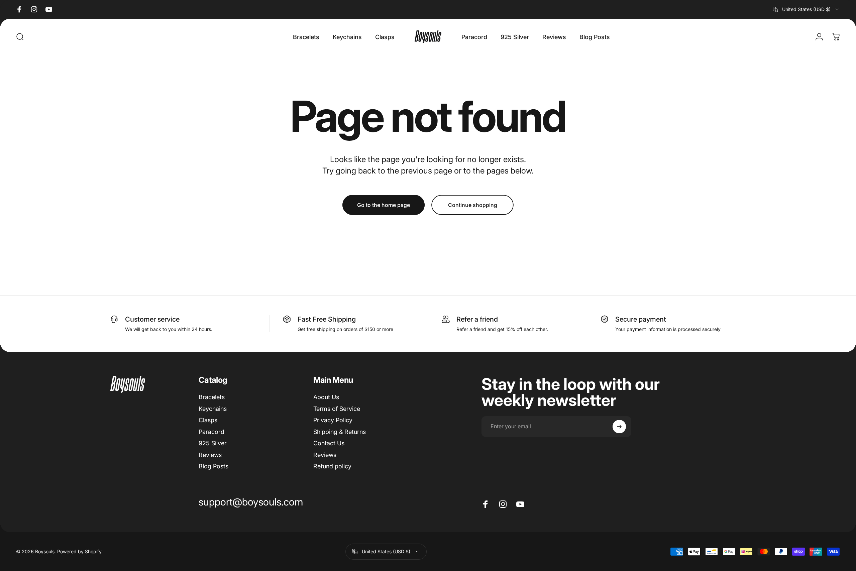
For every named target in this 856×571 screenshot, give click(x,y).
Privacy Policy (332, 420)
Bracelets (212, 397)
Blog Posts (213, 466)
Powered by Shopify (79, 551)
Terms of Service (336, 408)
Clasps (208, 420)
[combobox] (806, 9)
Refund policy (332, 466)
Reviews (210, 454)
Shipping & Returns (339, 431)
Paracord (211, 431)
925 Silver (213, 443)
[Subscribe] (619, 426)
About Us (326, 397)
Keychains (213, 408)
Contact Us (328, 443)
